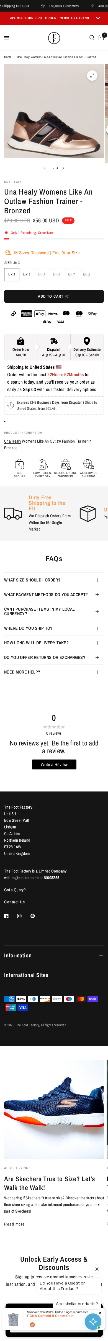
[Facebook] (10, 916)
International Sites (26, 975)
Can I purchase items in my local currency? (39, 611)
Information (18, 955)
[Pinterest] (36, 916)
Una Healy (12, 441)
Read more (14, 1224)
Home (7, 57)
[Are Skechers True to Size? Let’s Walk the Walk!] (54, 1109)
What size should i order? (32, 580)
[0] (100, 37)
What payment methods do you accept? (46, 594)
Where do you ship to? (28, 628)
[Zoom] (92, 75)
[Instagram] (23, 916)
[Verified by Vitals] (32, 1324)
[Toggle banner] (98, 18)
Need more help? (22, 672)
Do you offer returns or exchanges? (44, 657)
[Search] (92, 37)
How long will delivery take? (36, 643)
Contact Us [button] (14, 902)
